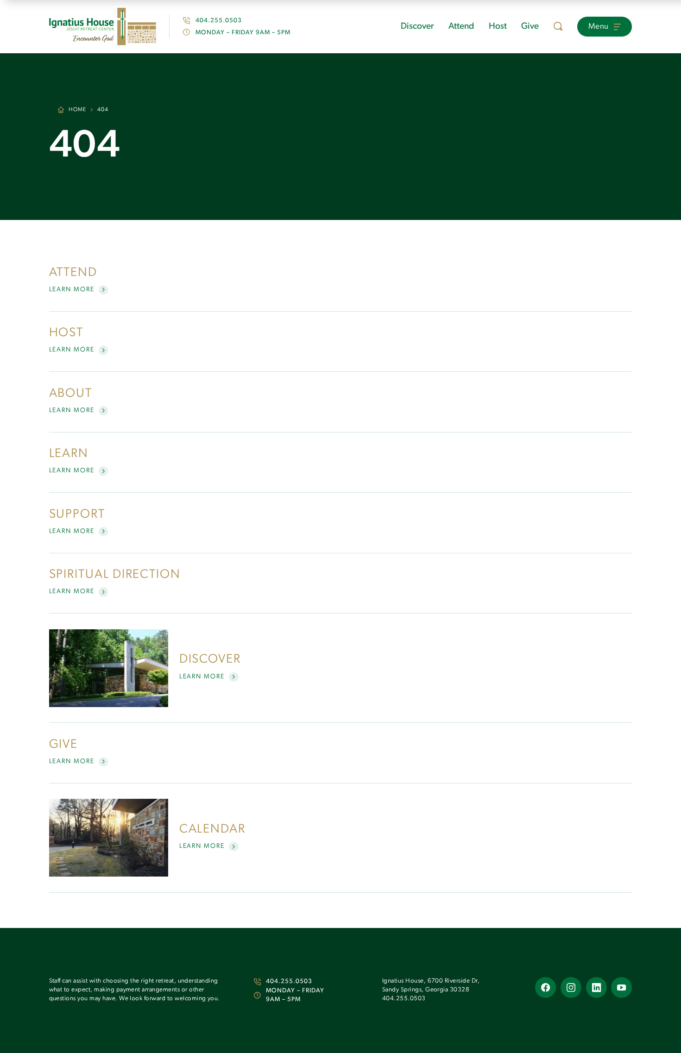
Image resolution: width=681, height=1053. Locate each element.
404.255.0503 (289, 981)
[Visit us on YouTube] (621, 987)
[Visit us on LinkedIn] (596, 987)
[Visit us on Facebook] (545, 987)
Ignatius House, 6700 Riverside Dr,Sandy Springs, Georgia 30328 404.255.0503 (430, 990)
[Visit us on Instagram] (571, 987)
